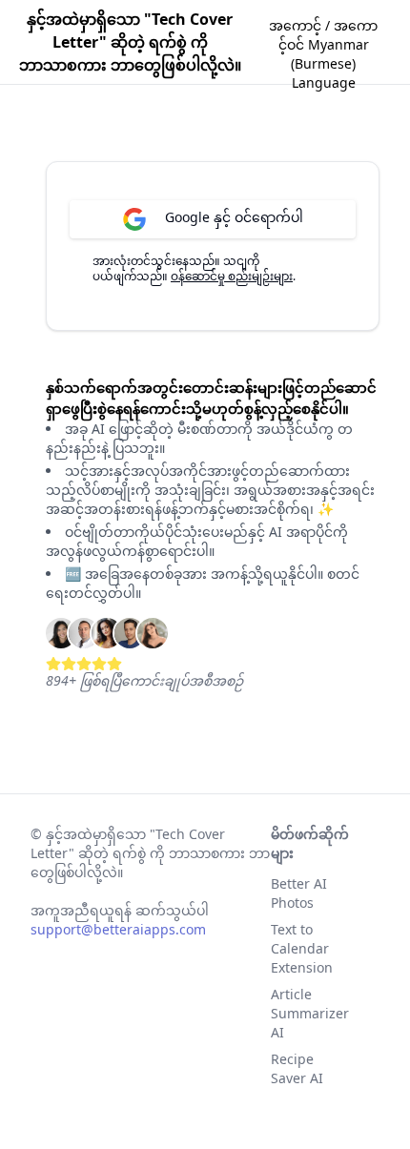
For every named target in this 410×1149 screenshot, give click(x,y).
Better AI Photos (299, 893)
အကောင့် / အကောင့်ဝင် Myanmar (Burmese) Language (323, 54)
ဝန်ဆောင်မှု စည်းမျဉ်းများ (232, 276)
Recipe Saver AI (297, 1068)
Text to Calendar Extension (302, 948)
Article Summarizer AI (310, 1013)
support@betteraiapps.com (118, 929)
